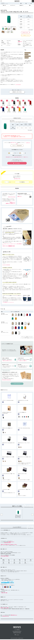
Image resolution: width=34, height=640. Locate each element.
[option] (9, 19)
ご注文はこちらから (25, 32)
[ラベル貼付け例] (6, 28)
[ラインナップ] (9, 28)
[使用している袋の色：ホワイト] (11, 28)
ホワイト (19, 334)
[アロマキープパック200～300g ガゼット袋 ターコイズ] (3, 28)
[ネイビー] (24, 416)
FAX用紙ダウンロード (11, 541)
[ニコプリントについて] (11, 31)
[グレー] (22, 416)
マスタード (25, 329)
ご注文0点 (2, 3)
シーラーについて (18, 84)
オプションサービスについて (6, 379)
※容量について (20, 41)
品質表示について (12, 202)
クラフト (13, 334)
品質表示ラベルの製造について (10, 203)
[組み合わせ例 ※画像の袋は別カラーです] (14, 28)
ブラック (16, 334)
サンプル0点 (6, 3)
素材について (20, 196)
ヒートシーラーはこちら (6, 264)
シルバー (12, 329)
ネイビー (19, 329)
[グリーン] (28, 416)
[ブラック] (3, 417)
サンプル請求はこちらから (25, 35)
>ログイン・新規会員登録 (17, 145)
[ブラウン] (19, 447)
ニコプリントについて (17, 383)
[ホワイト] (21, 416)
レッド (15, 329)
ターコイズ (22, 329)
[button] (2, 515)
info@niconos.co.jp (7, 542)
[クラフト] (21, 447)
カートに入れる (17, 163)
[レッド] (26, 416)
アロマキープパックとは (11, 196)
